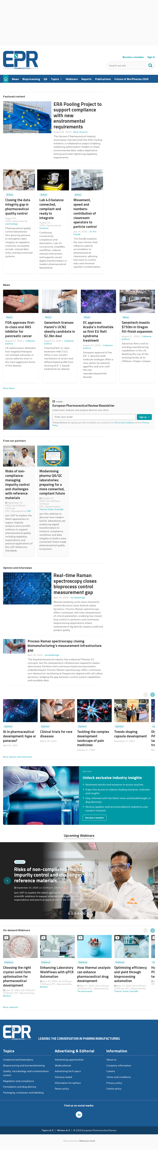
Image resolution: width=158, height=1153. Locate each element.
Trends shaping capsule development (130, 734)
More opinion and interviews (17, 756)
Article (9, 194)
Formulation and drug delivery (19, 1086)
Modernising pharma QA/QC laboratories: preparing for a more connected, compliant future (52, 482)
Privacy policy (114, 1082)
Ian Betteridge (78, 597)
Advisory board (63, 1077)
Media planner (63, 1065)
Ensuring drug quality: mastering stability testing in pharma (49, 876)
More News (9, 388)
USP (29, 511)
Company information (118, 1065)
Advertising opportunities (69, 1059)
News (9, 317)
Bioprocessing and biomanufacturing (24, 1065)
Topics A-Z (47, 1130)
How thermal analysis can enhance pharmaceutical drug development (94, 974)
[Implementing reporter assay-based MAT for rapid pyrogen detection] (69, 914)
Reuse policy (62, 1088)
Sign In (151, 57)
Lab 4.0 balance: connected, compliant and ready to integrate (51, 208)
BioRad (44, 986)
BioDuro (7, 995)
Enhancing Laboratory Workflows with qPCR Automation (57, 972)
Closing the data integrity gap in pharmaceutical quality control (17, 206)
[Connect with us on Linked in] (79, 1114)
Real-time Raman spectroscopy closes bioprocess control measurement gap (75, 583)
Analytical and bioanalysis (18, 1059)
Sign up (143, 417)
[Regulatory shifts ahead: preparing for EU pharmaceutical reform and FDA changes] (72, 914)
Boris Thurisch (80, 132)
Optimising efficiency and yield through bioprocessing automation (130, 974)
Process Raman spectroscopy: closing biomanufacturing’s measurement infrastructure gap (65, 645)
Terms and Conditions (124, 422)
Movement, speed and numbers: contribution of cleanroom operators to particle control (85, 213)
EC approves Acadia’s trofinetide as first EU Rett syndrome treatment (98, 331)
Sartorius (44, 228)
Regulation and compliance (18, 1081)
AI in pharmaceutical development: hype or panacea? (19, 736)
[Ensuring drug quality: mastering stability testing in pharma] (78, 914)
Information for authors (68, 1082)
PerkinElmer (92, 886)
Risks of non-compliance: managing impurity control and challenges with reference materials (17, 484)
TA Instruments (84, 991)
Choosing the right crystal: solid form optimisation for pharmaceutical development (17, 976)
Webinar (19, 866)
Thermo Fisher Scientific (51, 509)
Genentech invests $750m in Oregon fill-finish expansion (137, 327)
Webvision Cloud (87, 1141)
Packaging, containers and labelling (23, 1092)
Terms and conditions (118, 1077)
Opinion (8, 726)
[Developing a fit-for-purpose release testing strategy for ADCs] (88, 914)
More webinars (10, 1007)
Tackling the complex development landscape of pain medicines (93, 738)
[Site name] (20, 68)
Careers (110, 1071)
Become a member (133, 57)
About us (111, 1059)
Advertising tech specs (68, 1071)
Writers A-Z (63, 1130)
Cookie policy (113, 1088)
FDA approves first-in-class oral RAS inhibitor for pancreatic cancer (20, 329)
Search (150, 64)
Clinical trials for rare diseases (56, 734)
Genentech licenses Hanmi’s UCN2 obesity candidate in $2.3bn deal (59, 329)
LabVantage (11, 223)
